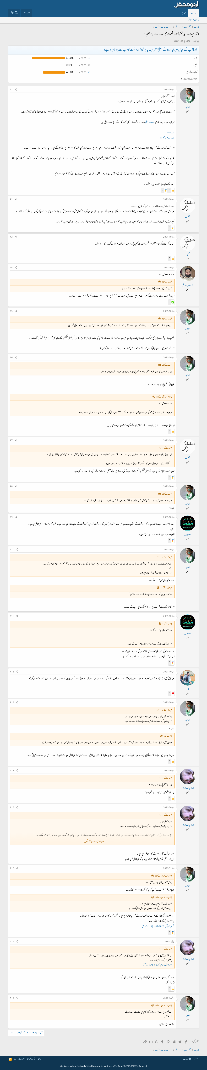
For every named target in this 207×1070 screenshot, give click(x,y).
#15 (12, 808)
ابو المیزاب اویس (187, 788)
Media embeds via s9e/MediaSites (75, 1066)
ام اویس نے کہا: (166, 557)
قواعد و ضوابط (31, 1059)
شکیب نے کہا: (167, 282)
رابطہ (39, 1059)
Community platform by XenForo (119, 1066)
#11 (12, 616)
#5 (11, 311)
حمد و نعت (170, 132)
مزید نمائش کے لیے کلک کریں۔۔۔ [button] (92, 841)
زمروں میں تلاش (193, 20)
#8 (11, 487)
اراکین (183, 13)
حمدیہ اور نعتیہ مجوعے (167, 138)
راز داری (21, 1059)
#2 (11, 200)
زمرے (193, 13)
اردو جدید (186, 1059)
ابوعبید (194, 41)
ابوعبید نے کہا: (167, 448)
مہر (195, 1059)
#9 (11, 517)
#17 (12, 942)
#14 (12, 771)
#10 (12, 550)
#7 (11, 441)
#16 (12, 868)
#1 (11, 90)
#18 (12, 998)
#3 (11, 237)
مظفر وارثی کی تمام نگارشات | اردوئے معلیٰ (158, 926)
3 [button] (84, 58)
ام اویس (187, 535)
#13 (12, 703)
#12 (12, 672)
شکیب (187, 217)
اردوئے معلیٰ (150, 122)
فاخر (187, 689)
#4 (11, 268)
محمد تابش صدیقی (187, 285)
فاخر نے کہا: (168, 736)
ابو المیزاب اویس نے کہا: (163, 876)
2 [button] (84, 72)
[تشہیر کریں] (16, 89)
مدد (15, 1059)
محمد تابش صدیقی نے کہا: (164, 397)
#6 (11, 358)
